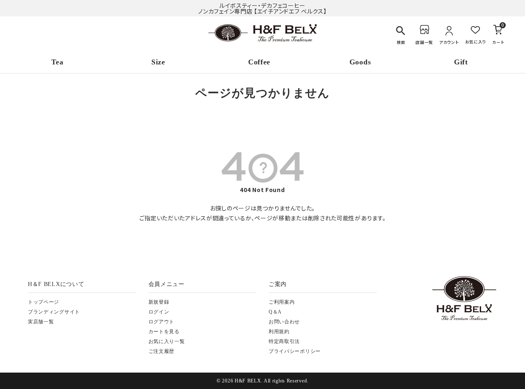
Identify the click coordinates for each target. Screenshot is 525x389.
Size (158, 62)
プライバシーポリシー (295, 351)
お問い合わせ (284, 322)
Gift (461, 62)
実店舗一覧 (41, 322)
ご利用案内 (282, 302)
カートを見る (164, 331)
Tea (57, 62)
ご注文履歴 (161, 351)
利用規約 (279, 331)
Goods (360, 62)
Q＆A (275, 312)
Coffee (259, 62)
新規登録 (158, 302)
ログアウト (161, 322)
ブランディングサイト (54, 312)
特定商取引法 (284, 341)
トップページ (43, 302)
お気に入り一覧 (166, 341)
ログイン (158, 312)
